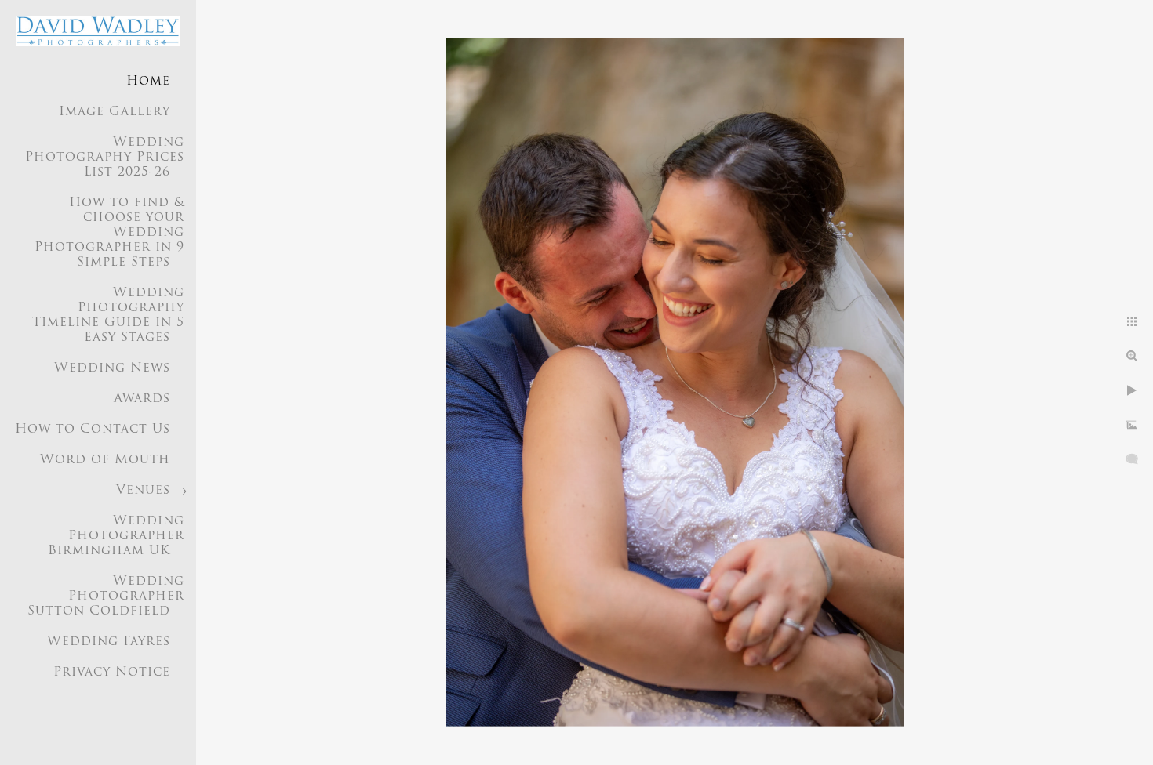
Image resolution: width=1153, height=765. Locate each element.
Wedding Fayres (108, 642)
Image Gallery (114, 112)
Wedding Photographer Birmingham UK (116, 536)
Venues (143, 490)
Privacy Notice (111, 672)
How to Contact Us (92, 429)
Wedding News (112, 368)
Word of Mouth (105, 460)
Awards (142, 399)
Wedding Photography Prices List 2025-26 (104, 157)
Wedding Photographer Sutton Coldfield (105, 596)
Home (148, 81)
